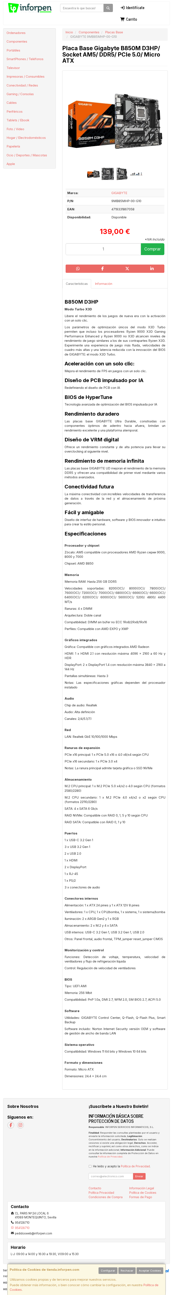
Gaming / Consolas (20, 94)
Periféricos (15, 111)
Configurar (108, 1270)
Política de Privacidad (110, 1156)
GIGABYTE (119, 193)
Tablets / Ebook (18, 120)
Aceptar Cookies (150, 1270)
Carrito (131, 19)
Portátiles (13, 50)
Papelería (13, 146)
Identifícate (135, 7)
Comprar (152, 249)
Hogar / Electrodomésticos (26, 138)
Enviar (139, 1176)
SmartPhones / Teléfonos (25, 59)
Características (77, 284)
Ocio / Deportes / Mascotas (27, 155)
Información (103, 284)
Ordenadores (16, 33)
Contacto (95, 1188)
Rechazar (127, 1270)
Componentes (17, 41)
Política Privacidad (101, 1192)
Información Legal (141, 1188)
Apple (11, 164)
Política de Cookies (142, 1192)
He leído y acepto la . (121, 1166)
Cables (12, 103)
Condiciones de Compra (106, 1197)
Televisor (13, 68)
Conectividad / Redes (22, 85)
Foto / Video (15, 129)
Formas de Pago (140, 1197)
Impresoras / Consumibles (26, 76)
